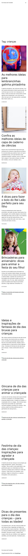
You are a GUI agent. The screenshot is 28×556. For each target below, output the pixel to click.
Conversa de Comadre (7, 2)
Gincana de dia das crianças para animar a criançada (14, 389)
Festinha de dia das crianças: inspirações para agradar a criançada (12, 452)
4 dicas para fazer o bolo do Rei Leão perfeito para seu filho (14, 201)
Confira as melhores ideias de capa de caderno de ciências (14, 140)
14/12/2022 (4, 223)
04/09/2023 (4, 162)
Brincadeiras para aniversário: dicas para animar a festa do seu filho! (13, 262)
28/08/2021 (4, 411)
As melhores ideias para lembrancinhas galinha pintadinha (14, 79)
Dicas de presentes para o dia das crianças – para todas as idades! (14, 516)
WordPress (17, 553)
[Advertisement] (14, 25)
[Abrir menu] (25, 2)
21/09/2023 (4, 101)
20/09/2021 (4, 352)
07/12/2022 (4, 286)
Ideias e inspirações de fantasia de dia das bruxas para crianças (14, 327)
